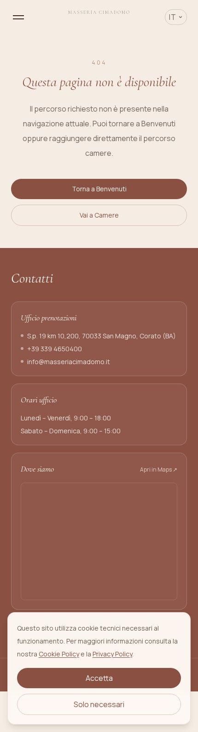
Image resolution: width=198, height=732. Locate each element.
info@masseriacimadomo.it (68, 361)
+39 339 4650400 (54, 348)
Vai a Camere (99, 215)
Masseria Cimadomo (99, 12)
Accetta (99, 678)
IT (172, 17)
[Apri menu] (18, 17)
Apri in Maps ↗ (158, 469)
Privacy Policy (112, 653)
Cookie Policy (59, 653)
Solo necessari (99, 704)
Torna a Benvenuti (99, 188)
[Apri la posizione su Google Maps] (99, 541)
